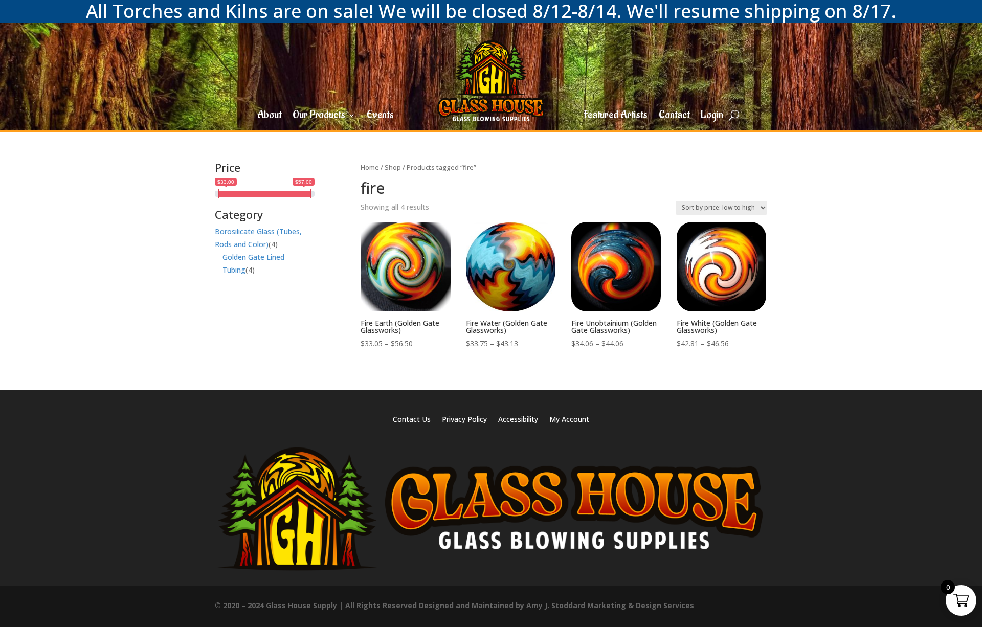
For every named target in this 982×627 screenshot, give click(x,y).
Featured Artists (616, 116)
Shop (393, 167)
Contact (674, 116)
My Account (569, 420)
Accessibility (518, 420)
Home (370, 167)
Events (380, 116)
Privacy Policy (464, 420)
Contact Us (412, 420)
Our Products (319, 116)
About (269, 116)
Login (712, 116)
